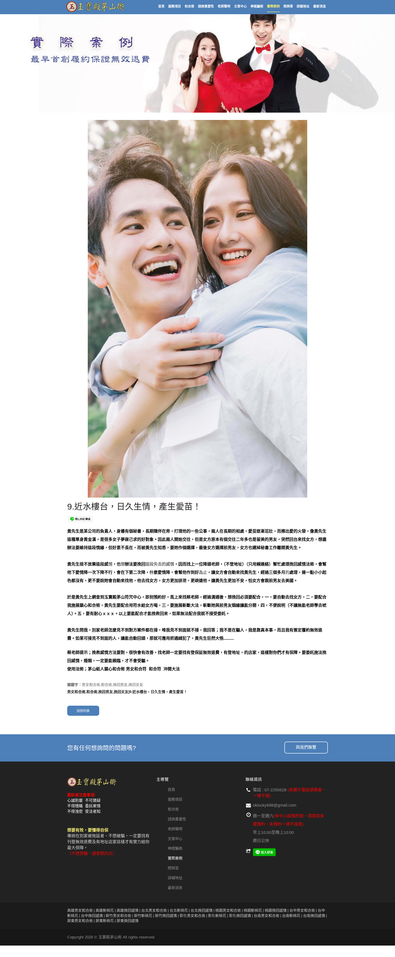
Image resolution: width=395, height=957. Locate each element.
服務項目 (175, 799)
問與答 (173, 868)
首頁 (171, 790)
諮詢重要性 (177, 819)
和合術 (173, 809)
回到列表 (83, 711)
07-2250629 (275, 790)
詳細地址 (175, 878)
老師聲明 (175, 829)
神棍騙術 (175, 848)
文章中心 (175, 839)
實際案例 (175, 858)
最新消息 (175, 888)
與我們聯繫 (306, 747)
